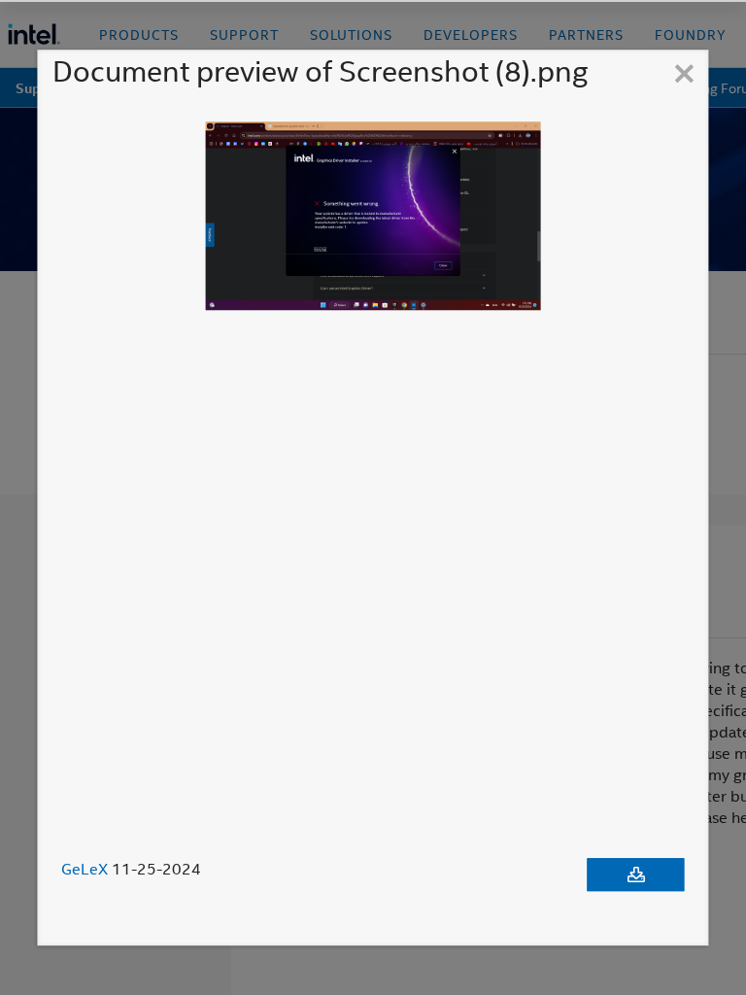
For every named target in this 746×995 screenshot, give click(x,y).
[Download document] (636, 874)
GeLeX (84, 868)
